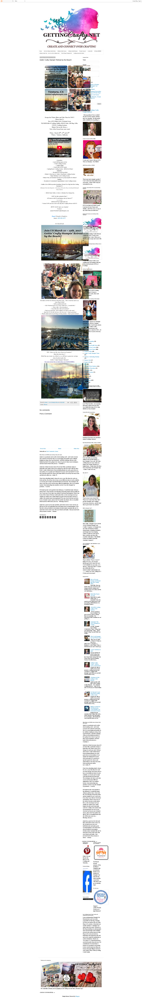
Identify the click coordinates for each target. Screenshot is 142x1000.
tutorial (86, 382)
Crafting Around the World (79, 53)
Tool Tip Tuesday (88, 372)
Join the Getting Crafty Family (50, 51)
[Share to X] (73, 402)
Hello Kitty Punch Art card (94, 594)
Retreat (45, 404)
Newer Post (43, 448)
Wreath (86, 378)
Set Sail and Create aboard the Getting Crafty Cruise (95, 693)
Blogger (77, 996)
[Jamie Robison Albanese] (87, 892)
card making (87, 380)
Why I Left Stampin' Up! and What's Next (95, 637)
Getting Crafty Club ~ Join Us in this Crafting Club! (49, 53)
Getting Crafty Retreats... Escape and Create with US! (92, 97)
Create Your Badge (86, 893)
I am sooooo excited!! (89, 89)
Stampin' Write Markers (90, 366)
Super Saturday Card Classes (91, 95)
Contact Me (90, 51)
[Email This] (70, 402)
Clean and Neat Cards (90, 347)
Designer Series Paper (89, 349)
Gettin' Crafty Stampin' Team (91, 353)
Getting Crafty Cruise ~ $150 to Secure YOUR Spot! (95, 664)
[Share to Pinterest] (76, 402)
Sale (85, 364)
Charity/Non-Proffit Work (90, 345)
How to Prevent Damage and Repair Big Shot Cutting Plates (95, 581)
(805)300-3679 (61, 218)
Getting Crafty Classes (61, 51)
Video (85, 374)
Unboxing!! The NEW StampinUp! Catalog (95, 623)
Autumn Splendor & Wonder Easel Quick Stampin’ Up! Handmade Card (91, 86)
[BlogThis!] (72, 402)
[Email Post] (68, 402)
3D (85, 337)
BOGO (86, 339)
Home (40, 51)
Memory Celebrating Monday (91, 357)
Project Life (87, 362)
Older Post (76, 448)
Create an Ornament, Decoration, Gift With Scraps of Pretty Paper (92, 92)
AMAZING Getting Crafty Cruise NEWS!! (91, 111)
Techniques (87, 370)
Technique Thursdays (89, 368)
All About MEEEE (97, 51)
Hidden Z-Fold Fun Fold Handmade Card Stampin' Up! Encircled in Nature (95, 709)
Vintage (86, 376)
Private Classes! (82, 51)
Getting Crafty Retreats (72, 51)
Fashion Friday (88, 351)
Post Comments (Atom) (52, 451)
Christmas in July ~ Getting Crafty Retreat (95, 678)
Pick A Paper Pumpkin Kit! (66, 53)
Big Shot (86, 343)
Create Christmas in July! (95, 650)
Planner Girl (87, 360)
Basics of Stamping (89, 341)
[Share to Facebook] (75, 402)
